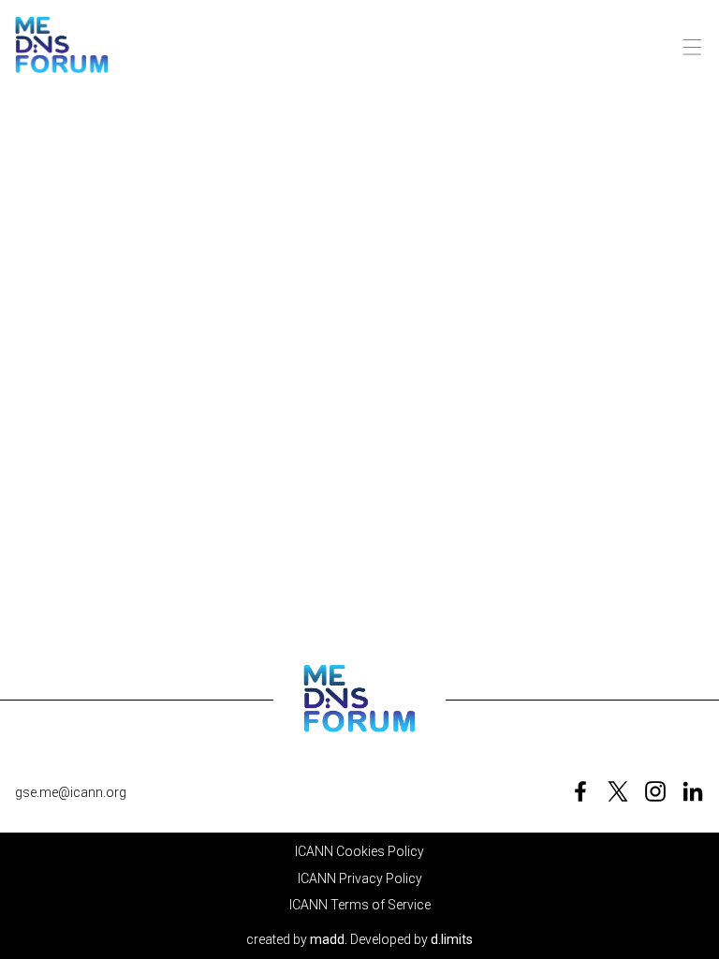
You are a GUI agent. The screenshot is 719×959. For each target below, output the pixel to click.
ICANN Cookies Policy (359, 851)
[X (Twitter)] (618, 791)
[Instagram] (655, 791)
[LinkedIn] (693, 791)
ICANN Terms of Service (360, 904)
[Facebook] (580, 791)
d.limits (452, 939)
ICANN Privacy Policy (360, 878)
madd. (328, 939)
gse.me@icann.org (70, 792)
